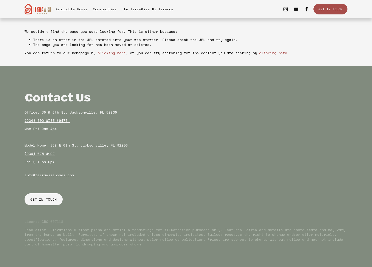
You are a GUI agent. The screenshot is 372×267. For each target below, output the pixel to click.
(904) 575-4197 (40, 153)
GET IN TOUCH (330, 9)
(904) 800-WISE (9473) (47, 120)
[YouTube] (296, 9)
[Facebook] (306, 9)
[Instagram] (285, 9)
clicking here (112, 52)
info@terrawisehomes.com (49, 175)
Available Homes (72, 9)
